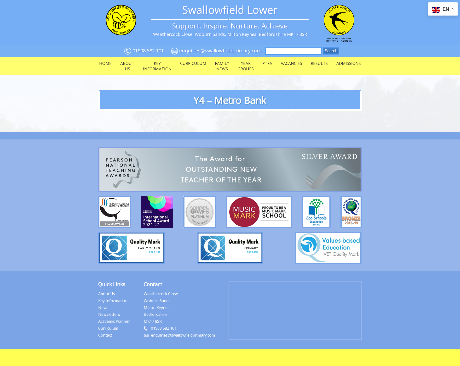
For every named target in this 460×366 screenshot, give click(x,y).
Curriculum (193, 63)
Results (319, 63)
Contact (105, 335)
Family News (222, 66)
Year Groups (246, 66)
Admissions (348, 63)
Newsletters (109, 314)
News (103, 307)
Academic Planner (114, 321)
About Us (127, 66)
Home (105, 63)
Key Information (157, 66)
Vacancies (291, 63)
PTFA (267, 63)
